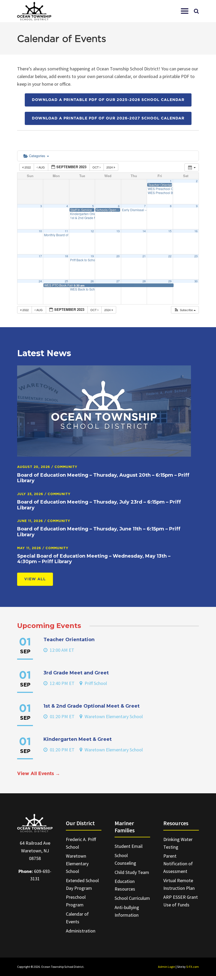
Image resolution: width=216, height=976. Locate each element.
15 (169, 231)
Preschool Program (76, 901)
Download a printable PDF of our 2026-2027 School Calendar (108, 118)
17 (40, 256)
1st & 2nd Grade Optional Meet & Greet (91, 706)
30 (196, 281)
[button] (185, 11)
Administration (80, 931)
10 (40, 231)
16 (196, 231)
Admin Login (166, 967)
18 (66, 256)
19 (92, 256)
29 (169, 281)
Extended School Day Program (82, 884)
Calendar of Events (77, 918)
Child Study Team (132, 872)
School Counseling (125, 859)
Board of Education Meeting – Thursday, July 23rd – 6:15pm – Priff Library (99, 505)
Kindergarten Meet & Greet (77, 739)
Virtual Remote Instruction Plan (179, 884)
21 (144, 256)
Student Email (129, 846)
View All (35, 579)
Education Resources (125, 885)
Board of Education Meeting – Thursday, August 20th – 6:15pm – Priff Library (103, 478)
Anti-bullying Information (127, 911)
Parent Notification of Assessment (178, 863)
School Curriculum (132, 898)
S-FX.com (192, 967)
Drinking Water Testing (178, 843)
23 (196, 256)
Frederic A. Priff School (81, 843)
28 (144, 281)
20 (118, 256)
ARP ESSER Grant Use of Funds (180, 901)
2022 (28, 167)
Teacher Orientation (69, 639)
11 (66, 231)
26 (92, 281)
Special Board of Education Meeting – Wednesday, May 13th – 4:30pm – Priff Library (93, 559)
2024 (110, 167)
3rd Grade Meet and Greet (76, 673)
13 (118, 231)
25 (66, 281)
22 (169, 256)
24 (40, 281)
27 (118, 281)
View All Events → (38, 773)
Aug (42, 167)
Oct (96, 167)
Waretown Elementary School (77, 863)
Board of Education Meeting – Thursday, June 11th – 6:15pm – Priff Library (98, 532)
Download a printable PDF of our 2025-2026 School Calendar (108, 100)
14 (144, 231)
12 (92, 231)
